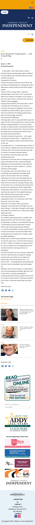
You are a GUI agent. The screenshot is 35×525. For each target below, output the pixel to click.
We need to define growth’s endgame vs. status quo (25, 346)
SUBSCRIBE (29, 40)
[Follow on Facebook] (30, 8)
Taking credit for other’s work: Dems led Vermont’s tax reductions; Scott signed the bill (27, 311)
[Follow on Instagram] (33, 8)
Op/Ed (3, 51)
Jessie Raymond (6, 299)
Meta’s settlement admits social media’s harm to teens (26, 328)
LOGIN (4, 12)
